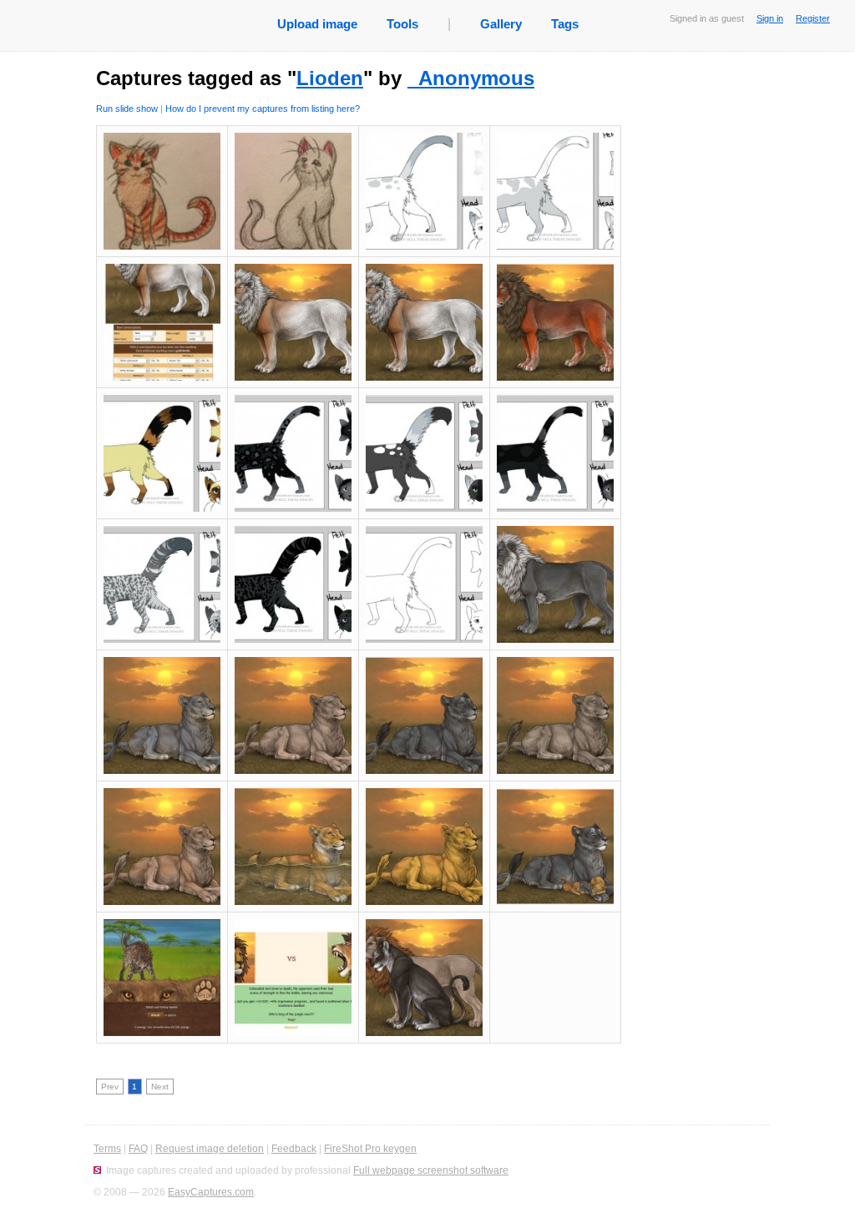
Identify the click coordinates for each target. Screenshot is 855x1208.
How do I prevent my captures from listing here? (262, 109)
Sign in (769, 18)
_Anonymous (470, 78)
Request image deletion (209, 1149)
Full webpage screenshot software (430, 1170)
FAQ (138, 1149)
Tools (402, 24)
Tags (565, 24)
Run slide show (127, 109)
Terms (107, 1149)
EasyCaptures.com (211, 1192)
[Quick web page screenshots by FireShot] (97, 1170)
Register (813, 18)
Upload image (317, 24)
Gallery (501, 24)
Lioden (329, 78)
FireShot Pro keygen (370, 1149)
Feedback (293, 1149)
